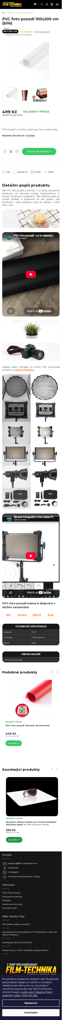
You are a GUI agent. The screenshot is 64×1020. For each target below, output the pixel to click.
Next (57, 672)
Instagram (13, 872)
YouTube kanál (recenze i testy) (24, 876)
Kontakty (6, 900)
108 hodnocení (42, 31)
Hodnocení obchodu (12, 904)
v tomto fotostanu (23, 370)
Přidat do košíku (38, 151)
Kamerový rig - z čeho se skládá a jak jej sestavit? (25, 950)
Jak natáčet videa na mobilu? (16, 924)
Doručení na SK (9, 908)
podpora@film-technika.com (22, 863)
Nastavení (31, 1003)
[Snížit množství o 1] (5, 152)
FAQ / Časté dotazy (11, 893)
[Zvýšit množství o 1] (17, 152)
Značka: (18, 34)
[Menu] (57, 4)
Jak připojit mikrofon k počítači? (17, 942)
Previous (52, 672)
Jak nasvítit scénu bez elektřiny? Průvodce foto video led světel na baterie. (29, 933)
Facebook (13, 867)
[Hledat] (41, 4)
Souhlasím (31, 1012)
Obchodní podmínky (12, 897)
